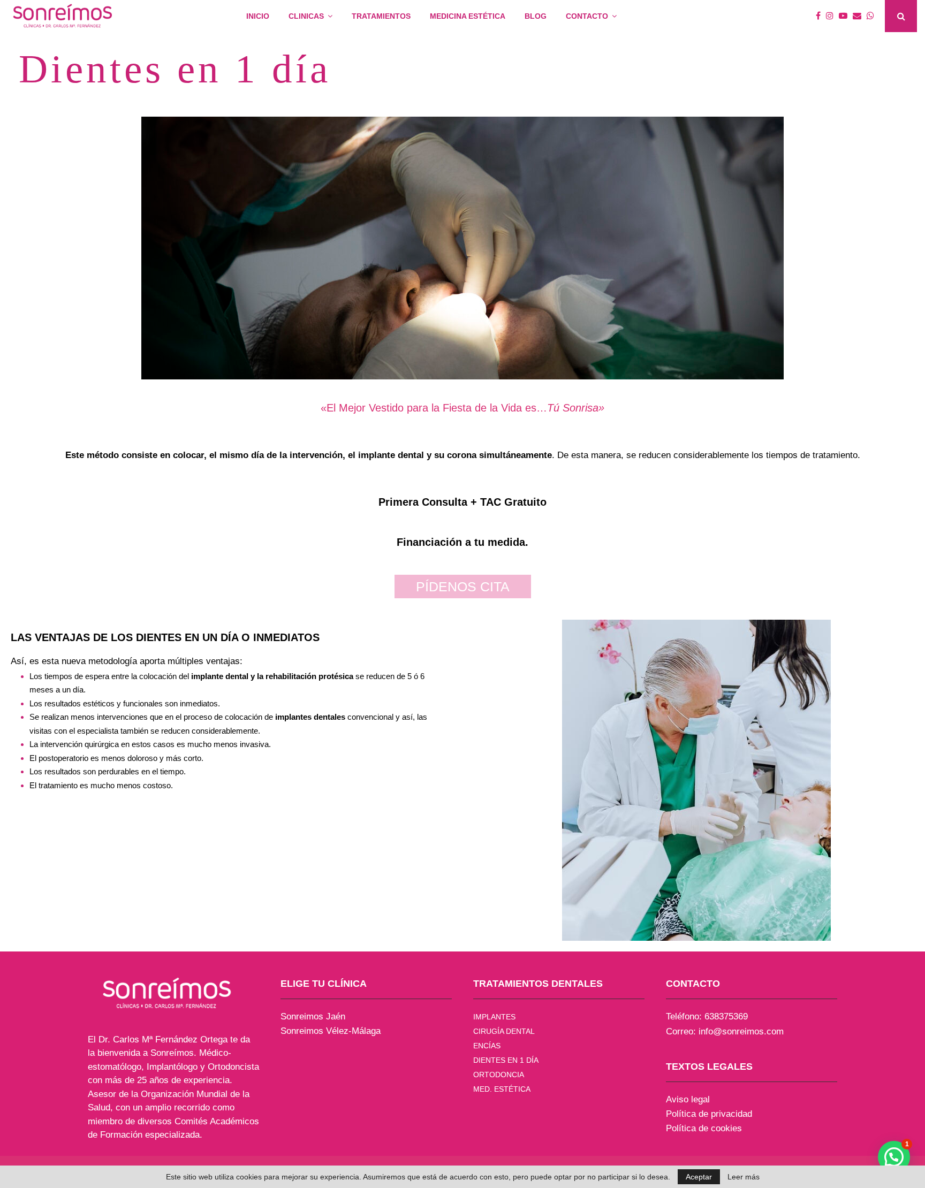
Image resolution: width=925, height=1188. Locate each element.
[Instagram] (832, 16)
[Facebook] (821, 16)
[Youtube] (846, 16)
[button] (894, 1157)
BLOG (536, 16)
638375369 (726, 1016)
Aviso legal (688, 1099)
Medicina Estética (467, 16)
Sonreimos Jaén (312, 1016)
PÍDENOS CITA (463, 586)
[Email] (860, 16)
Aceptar (699, 1176)
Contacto (587, 16)
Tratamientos (381, 16)
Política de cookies (704, 1128)
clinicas (306, 16)
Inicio (257, 16)
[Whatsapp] (873, 16)
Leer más (743, 1177)
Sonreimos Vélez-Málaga (330, 1031)
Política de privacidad (709, 1114)
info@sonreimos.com (741, 1031)
